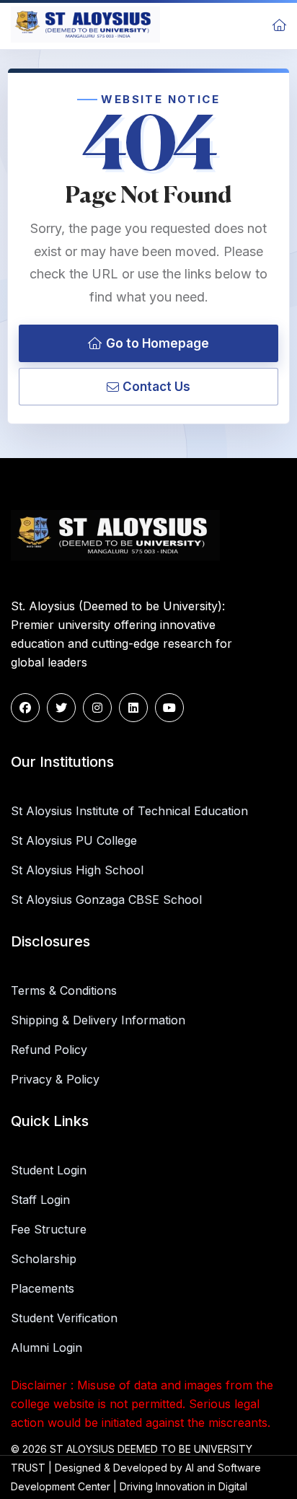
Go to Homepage (157, 343)
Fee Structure (49, 1229)
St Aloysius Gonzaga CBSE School (106, 899)
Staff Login (40, 1199)
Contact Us (156, 386)
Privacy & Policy (55, 1079)
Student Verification (64, 1318)
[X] (61, 707)
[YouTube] (169, 707)
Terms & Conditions (64, 990)
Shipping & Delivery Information (98, 1020)
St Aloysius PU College (74, 840)
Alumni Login (46, 1347)
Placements (42, 1288)
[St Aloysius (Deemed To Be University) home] (85, 24)
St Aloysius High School (77, 870)
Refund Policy (49, 1049)
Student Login (49, 1170)
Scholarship (43, 1259)
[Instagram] (97, 707)
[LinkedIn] (133, 707)
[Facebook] (25, 707)
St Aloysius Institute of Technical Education (129, 811)
